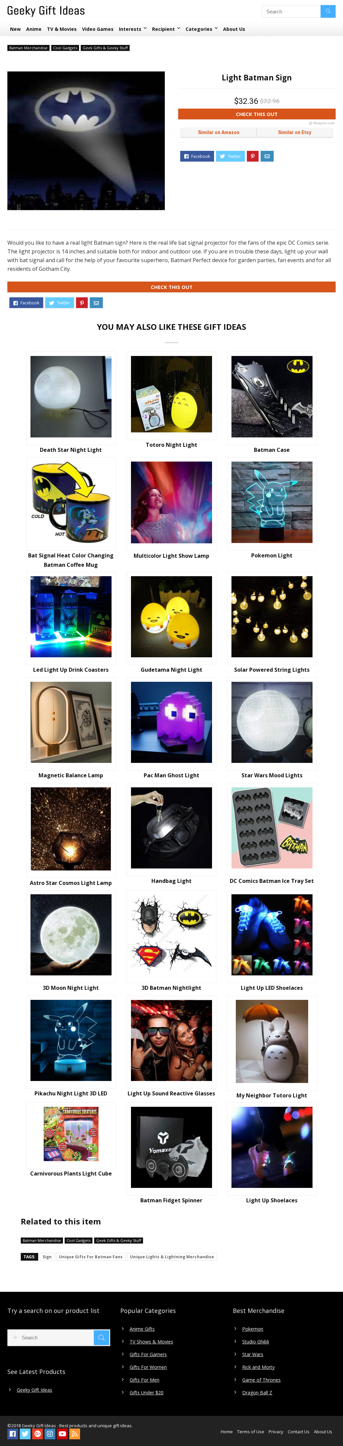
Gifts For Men (144, 1380)
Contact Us (299, 1432)
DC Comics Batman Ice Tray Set (272, 881)
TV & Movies (62, 29)
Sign (47, 1257)
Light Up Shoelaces (271, 1200)
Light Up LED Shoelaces (272, 987)
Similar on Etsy (294, 132)
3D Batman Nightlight (171, 987)
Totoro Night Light (171, 444)
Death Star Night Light (71, 450)
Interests (130, 29)
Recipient (163, 29)
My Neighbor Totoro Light (271, 1095)
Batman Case (272, 450)
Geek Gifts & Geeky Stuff (105, 47)
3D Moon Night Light (71, 987)
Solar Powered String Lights (272, 669)
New (15, 29)
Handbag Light (171, 881)
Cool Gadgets (65, 47)
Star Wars (252, 1354)
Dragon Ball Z (257, 1393)
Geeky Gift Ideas (34, 1390)
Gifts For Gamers (148, 1354)
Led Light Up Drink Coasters (71, 669)
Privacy (276, 1432)
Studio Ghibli (255, 1342)
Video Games (98, 29)
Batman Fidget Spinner (171, 1200)
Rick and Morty (258, 1367)
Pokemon (252, 1329)
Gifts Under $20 (146, 1393)
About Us (234, 29)
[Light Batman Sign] (86, 141)
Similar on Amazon (218, 132)
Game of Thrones (261, 1380)
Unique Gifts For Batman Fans (91, 1257)
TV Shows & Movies (151, 1342)
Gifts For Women (148, 1367)
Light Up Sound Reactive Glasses (171, 1093)
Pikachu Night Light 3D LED (71, 1093)
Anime (34, 29)
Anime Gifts (142, 1329)
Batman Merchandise (28, 47)
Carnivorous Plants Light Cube (71, 1173)
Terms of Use (250, 1432)
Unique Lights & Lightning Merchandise (172, 1257)
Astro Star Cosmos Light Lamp (71, 883)
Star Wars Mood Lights (272, 775)
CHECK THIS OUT (285, 115)
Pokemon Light (271, 555)
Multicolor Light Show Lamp (171, 555)
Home (227, 1432)
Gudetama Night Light (171, 669)
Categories (199, 29)
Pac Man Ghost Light (171, 775)
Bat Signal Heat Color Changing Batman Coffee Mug (71, 560)
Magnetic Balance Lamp (71, 775)
